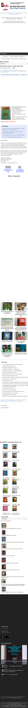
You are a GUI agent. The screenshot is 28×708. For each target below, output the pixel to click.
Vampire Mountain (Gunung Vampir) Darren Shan (13, 391)
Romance (15, 71)
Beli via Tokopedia (5, 58)
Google (12, 706)
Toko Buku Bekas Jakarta (9, 705)
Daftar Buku (5, 56)
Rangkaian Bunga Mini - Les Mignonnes (11, 369)
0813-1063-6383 (18, 18)
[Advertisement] (14, 38)
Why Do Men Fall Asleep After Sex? (10, 375)
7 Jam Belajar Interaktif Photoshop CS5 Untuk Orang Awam (12, 542)
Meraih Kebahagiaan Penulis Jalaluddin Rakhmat (14, 135)
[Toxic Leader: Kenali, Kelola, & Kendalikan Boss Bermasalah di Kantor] (21, 322)
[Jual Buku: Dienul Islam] (7, 336)
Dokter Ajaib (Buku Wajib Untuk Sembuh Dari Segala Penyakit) (7, 328)
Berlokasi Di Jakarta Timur (22, 705)
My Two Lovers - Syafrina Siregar (10, 378)
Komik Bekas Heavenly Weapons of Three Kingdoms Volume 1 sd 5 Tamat (21, 313)
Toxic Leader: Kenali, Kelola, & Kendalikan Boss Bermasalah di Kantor (21, 328)
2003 (7, 70)
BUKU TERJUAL (15, 70)
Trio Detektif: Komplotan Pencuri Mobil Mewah (12, 364)
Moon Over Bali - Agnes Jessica (9, 389)
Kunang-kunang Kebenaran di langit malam (9, 563)
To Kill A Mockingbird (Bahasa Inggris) (8, 535)
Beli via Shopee (14, 58)
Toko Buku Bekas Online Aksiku (15, 697)
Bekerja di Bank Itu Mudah (21, 353)
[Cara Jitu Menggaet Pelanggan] (21, 336)
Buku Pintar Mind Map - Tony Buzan (10, 393)
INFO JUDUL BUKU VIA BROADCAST (17, 56)
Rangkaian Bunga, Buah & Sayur (10, 367)
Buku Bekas (10, 70)
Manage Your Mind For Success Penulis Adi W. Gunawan (12, 592)
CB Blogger (19, 704)
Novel (12, 71)
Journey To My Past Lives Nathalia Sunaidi (12, 137)
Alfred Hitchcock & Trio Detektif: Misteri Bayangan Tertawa (15, 396)
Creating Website (13, 704)
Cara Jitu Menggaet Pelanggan (20, 342)
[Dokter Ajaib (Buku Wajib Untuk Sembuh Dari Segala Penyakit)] (7, 322)
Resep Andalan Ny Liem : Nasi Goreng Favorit (12, 374)
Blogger (8, 706)
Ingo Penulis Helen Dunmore (9, 388)
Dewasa (25, 70)
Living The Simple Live (7, 380)
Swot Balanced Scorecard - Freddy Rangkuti (12, 370)
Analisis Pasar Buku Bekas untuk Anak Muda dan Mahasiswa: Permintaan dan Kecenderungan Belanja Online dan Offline (13, 585)
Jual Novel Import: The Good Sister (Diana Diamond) (7, 355)
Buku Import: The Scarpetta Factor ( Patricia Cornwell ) (12, 548)
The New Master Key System (9, 366)
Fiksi (1, 71)
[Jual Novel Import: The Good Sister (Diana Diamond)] (7, 348)
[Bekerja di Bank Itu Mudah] (21, 348)
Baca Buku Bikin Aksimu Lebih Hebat (19, 706)
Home (2, 70)
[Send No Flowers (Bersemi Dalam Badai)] (7, 306)
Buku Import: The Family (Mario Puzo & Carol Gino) (11, 528)
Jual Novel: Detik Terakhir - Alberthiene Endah (10, 569)
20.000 (4, 70)
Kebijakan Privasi (22, 58)
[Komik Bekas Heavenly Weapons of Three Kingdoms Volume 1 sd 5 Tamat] (21, 306)
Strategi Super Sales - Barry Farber (8, 555)
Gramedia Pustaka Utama (7, 71)
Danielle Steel (21, 70)
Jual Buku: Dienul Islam (7, 341)
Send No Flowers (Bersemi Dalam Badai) (7, 312)
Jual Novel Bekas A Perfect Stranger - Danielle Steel (14, 74)
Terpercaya (15, 705)
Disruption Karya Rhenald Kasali (9, 372)
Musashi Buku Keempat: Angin (9, 394)
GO (13, 68)
